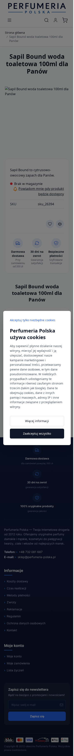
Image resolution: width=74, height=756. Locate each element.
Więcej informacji (37, 421)
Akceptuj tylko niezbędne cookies (32, 320)
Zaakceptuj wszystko (37, 433)
